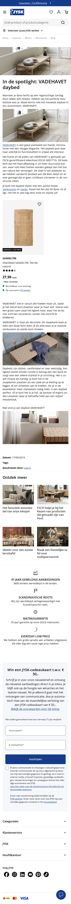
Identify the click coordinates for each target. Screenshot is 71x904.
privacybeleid (50, 801)
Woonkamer (41, 37)
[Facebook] (7, 875)
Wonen (28, 37)
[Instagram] (14, 875)
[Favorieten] (51, 12)
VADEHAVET (9, 145)
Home (5, 37)
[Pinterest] (38, 875)
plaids (24, 189)
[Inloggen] (59, 12)
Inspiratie (16, 37)
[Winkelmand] (66, 12)
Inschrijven (35, 759)
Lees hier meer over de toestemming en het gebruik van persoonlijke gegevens (37, 788)
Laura (27, 467)
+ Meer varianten (10, 281)
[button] (61, 895)
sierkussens (9, 189)
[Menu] (5, 12)
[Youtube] (30, 875)
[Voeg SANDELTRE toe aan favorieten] (39, 204)
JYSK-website (16, 798)
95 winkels (26, 290)
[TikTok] (46, 875)
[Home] (17, 12)
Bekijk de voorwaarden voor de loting (35, 709)
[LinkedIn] (22, 875)
